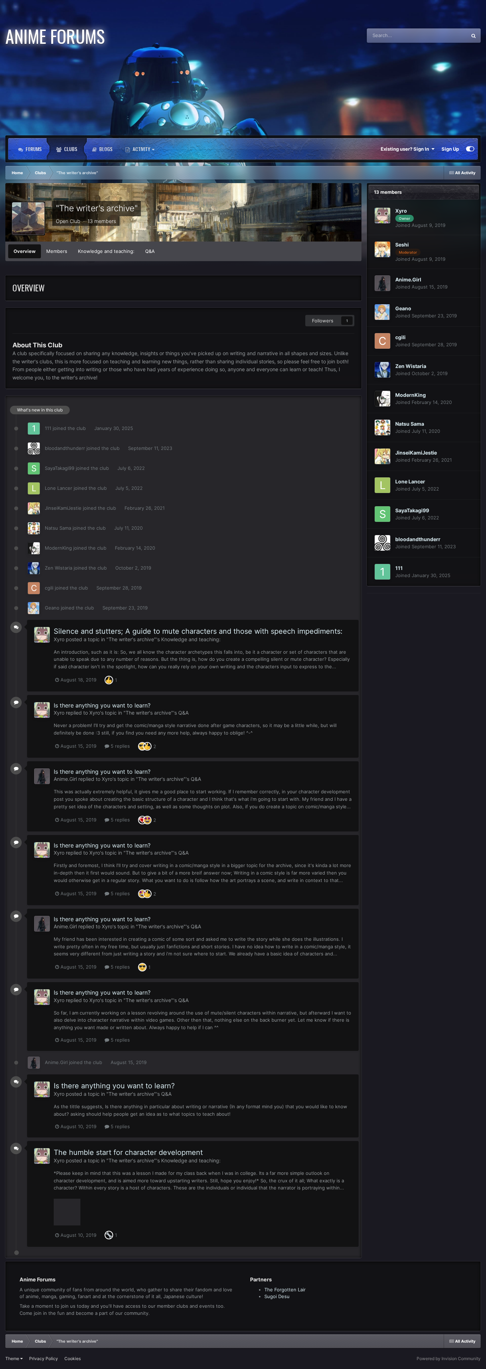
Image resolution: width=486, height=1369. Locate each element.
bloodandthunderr (65, 448)
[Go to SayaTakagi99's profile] (34, 468)
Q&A (150, 251)
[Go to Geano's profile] (34, 608)
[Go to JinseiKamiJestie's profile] (34, 508)
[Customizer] (470, 149)
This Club (447, 35)
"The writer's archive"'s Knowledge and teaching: (163, 639)
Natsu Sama (58, 528)
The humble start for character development (128, 1152)
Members (56, 251)
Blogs (105, 148)
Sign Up (450, 149)
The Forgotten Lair (285, 1289)
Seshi (402, 245)
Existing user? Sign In (406, 149)
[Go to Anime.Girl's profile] (42, 776)
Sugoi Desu (277, 1296)
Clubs (70, 148)
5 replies (119, 746)
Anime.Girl (65, 779)
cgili (49, 588)
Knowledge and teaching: (106, 251)
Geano (52, 608)
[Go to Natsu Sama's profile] (34, 528)
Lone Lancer (58, 488)
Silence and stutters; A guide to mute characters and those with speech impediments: (198, 631)
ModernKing (58, 548)
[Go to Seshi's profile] (382, 249)
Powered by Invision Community (449, 1358)
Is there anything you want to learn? (102, 705)
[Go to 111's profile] (34, 428)
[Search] (473, 35)
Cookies (72, 1358)
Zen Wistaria (58, 568)
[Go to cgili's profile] (34, 588)
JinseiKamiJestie (63, 508)
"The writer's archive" (96, 208)
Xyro (59, 639)
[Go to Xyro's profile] (42, 635)
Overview (25, 251)
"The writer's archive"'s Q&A (156, 713)
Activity (141, 148)
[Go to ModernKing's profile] (34, 548)
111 (48, 428)
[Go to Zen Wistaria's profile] (34, 568)
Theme (12, 1358)
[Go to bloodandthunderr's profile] (34, 448)
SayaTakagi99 (59, 468)
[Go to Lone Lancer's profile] (34, 488)
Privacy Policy (43, 1358)
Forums (33, 148)
